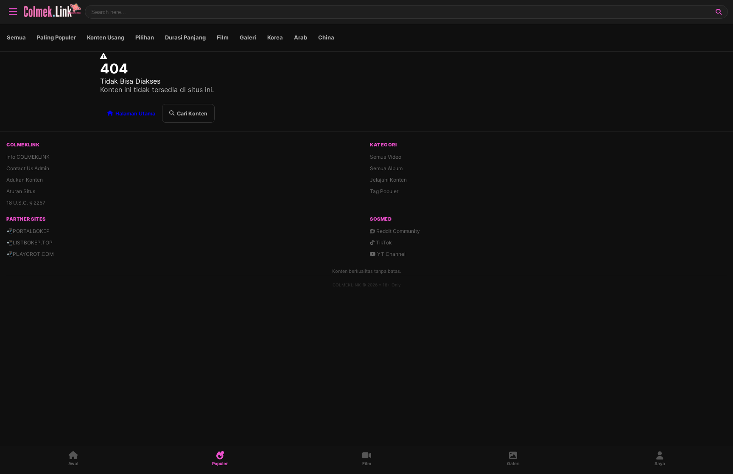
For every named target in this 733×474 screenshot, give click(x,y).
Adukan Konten (24, 180)
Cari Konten (192, 113)
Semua (16, 37)
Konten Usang (105, 37)
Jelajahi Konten (388, 180)
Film (223, 37)
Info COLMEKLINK (28, 157)
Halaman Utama (135, 113)
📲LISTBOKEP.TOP (29, 242)
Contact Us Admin (27, 168)
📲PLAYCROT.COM (30, 254)
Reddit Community (397, 231)
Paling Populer (56, 37)
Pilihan (144, 37)
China (326, 37)
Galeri (248, 37)
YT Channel (391, 254)
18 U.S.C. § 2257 (25, 202)
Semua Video (385, 157)
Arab (300, 37)
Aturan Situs (20, 191)
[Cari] (719, 11)
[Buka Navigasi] (12, 12)
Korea (275, 37)
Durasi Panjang (185, 37)
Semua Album (386, 168)
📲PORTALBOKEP (28, 231)
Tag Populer (384, 191)
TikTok (383, 242)
